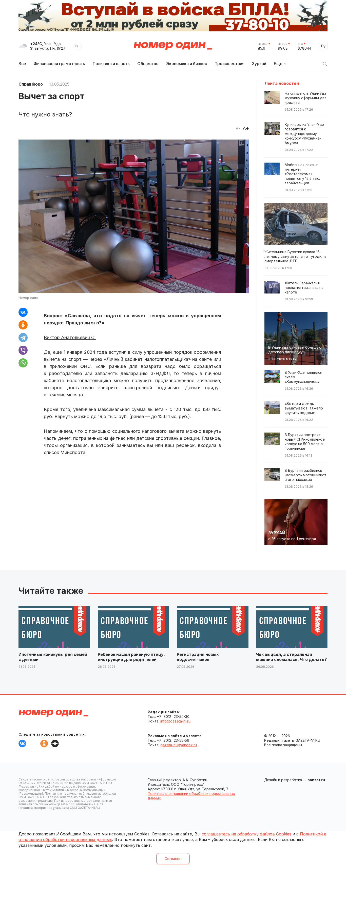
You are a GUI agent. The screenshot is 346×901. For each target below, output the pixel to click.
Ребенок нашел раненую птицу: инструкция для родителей (131, 657)
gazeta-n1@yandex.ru (178, 745)
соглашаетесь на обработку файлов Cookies (246, 833)
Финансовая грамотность (59, 63)
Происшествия (229, 63)
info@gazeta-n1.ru (175, 721)
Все (22, 63)
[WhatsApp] (23, 362)
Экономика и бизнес (186, 63)
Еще (278, 63)
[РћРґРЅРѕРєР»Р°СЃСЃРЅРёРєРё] (23, 324)
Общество (148, 63)
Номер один (173, 46)
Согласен (173, 858)
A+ (246, 128)
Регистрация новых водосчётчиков (198, 657)
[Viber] (23, 350)
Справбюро (30, 84)
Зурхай (259, 63)
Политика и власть (111, 63)
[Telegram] (23, 337)
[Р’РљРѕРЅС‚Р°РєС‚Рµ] (23, 312)
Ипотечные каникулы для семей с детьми (52, 657)
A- (238, 128)
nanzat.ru (316, 780)
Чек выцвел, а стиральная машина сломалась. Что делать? (291, 657)
